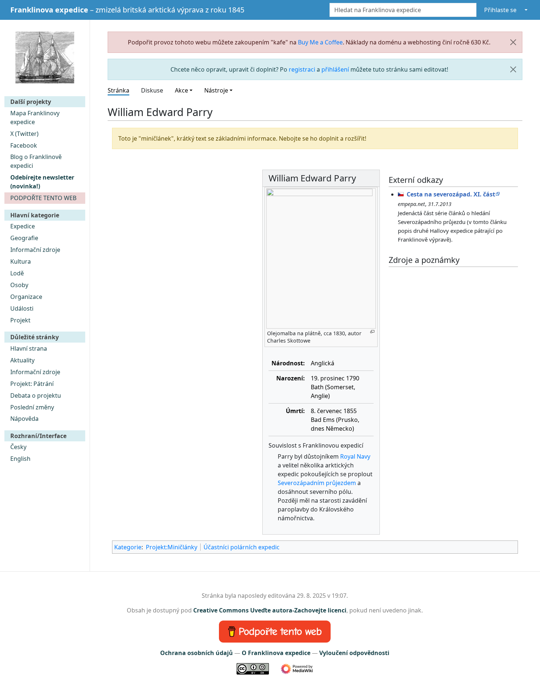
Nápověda (24, 419)
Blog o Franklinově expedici (36, 161)
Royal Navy (355, 456)
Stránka (118, 90)
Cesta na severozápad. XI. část (451, 194)
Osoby (19, 285)
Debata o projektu (35, 395)
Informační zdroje (35, 250)
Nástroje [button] (216, 90)
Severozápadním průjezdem (317, 483)
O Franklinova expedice (276, 653)
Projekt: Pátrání (32, 384)
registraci (302, 69)
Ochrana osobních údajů (196, 653)
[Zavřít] (513, 42)
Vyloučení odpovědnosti (354, 653)
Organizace (26, 297)
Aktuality (22, 360)
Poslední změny (32, 407)
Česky (18, 447)
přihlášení (335, 69)
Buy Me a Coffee (320, 42)
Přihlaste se (500, 10)
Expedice (22, 226)
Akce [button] (181, 90)
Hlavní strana (28, 348)
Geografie (24, 238)
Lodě (17, 273)
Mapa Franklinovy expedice (35, 117)
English (20, 459)
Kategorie (127, 547)
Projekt (20, 320)
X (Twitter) (24, 134)
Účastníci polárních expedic (242, 547)
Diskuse (152, 90)
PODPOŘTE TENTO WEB (43, 198)
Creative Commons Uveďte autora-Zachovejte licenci (269, 610)
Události (21, 308)
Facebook (23, 145)
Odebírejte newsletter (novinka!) (42, 181)
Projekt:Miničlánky (171, 547)
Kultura (20, 261)
